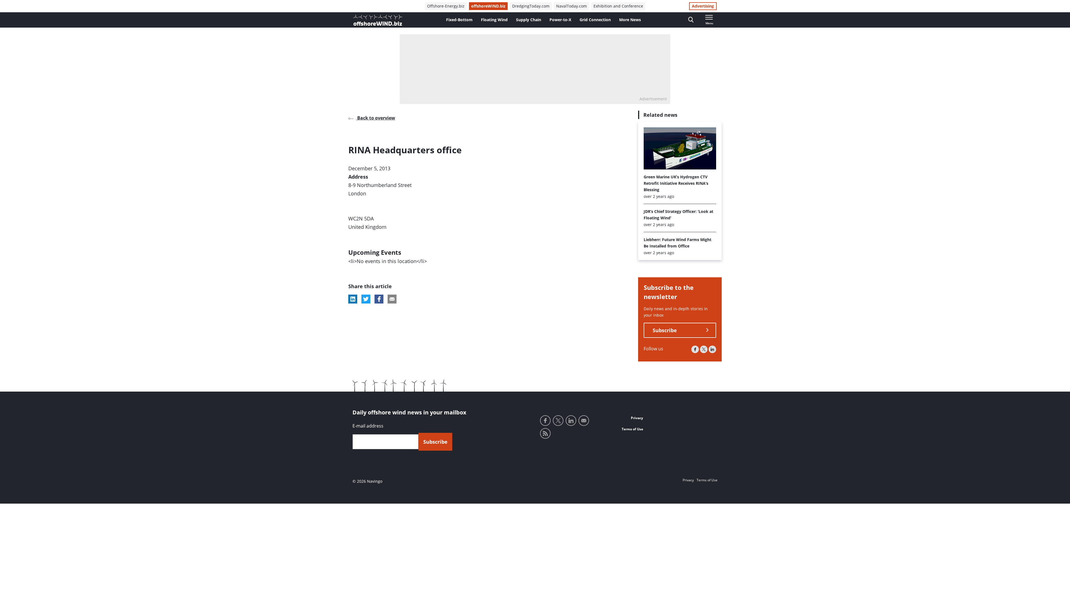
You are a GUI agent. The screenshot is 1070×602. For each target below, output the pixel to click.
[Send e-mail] (583, 420)
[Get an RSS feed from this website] (545, 433)
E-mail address (367, 426)
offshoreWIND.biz (488, 6)
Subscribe (665, 330)
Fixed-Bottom (459, 19)
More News (630, 19)
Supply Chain (528, 19)
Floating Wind (494, 19)
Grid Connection (595, 19)
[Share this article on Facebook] (378, 299)
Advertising (703, 6)
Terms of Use (632, 429)
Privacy (637, 418)
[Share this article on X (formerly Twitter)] (365, 299)
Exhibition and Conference (618, 6)
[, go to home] (377, 20)
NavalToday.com (571, 6)
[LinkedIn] (712, 349)
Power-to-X (560, 19)
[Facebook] (695, 349)
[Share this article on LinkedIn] (352, 299)
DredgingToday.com (530, 6)
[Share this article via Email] (392, 299)
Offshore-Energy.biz (446, 6)
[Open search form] (691, 20)
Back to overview (375, 118)
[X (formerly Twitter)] (703, 349)
